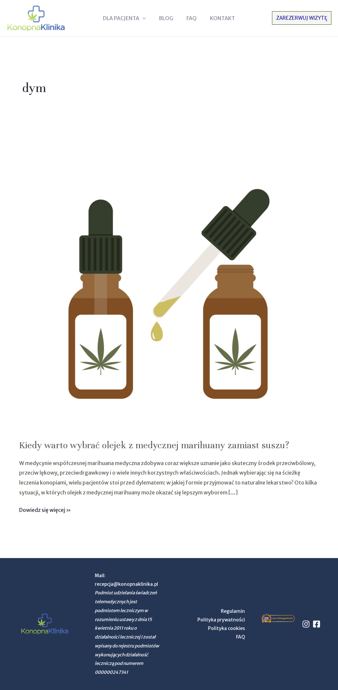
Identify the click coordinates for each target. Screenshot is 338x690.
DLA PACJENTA (121, 18)
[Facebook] (316, 624)
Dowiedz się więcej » (45, 509)
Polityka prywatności (221, 620)
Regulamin (233, 611)
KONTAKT (222, 18)
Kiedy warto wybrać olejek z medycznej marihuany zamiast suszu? (154, 445)
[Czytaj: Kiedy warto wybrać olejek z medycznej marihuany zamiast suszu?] (169, 281)
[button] (142, 18)
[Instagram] (306, 624)
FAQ (191, 18)
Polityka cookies (226, 628)
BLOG (166, 18)
